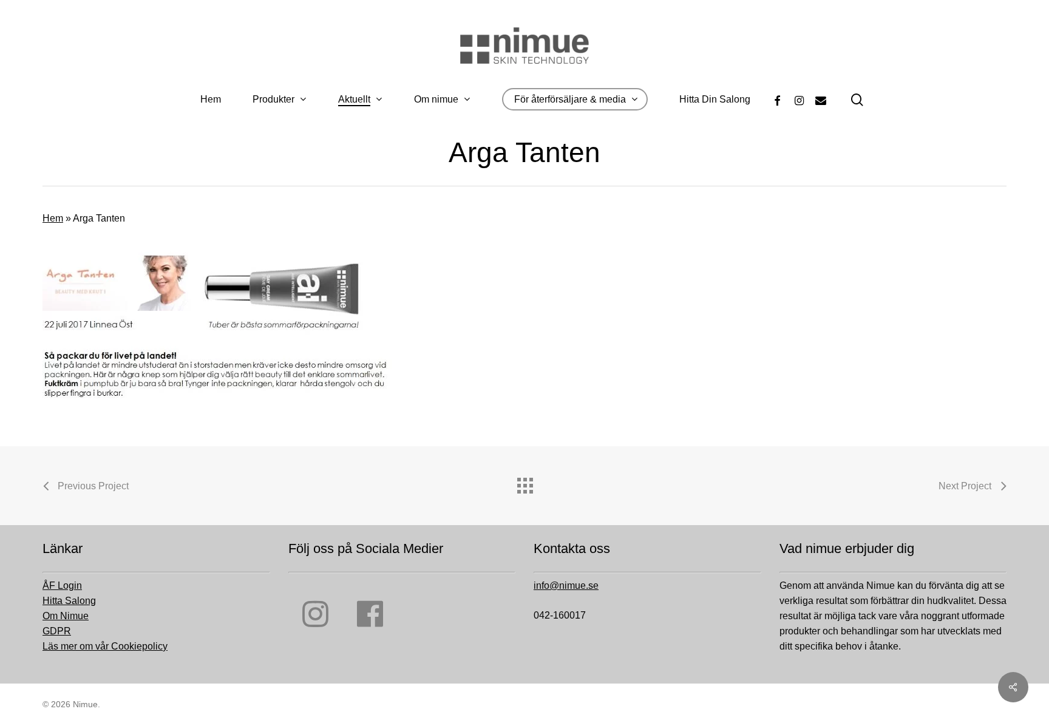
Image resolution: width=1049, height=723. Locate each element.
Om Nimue (65, 616)
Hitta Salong (69, 601)
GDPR (56, 631)
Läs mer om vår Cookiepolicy (105, 646)
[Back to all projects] (524, 482)
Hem (52, 218)
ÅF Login (62, 585)
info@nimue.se (566, 585)
